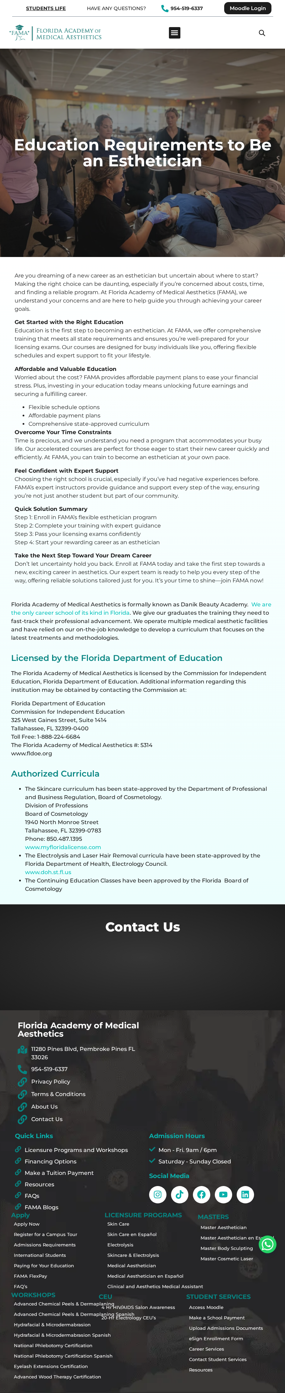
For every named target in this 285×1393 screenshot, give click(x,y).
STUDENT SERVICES (218, 1297)
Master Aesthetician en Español (226, 1238)
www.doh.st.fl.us (48, 872)
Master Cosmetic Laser (226, 1258)
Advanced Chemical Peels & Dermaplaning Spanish (39, 1314)
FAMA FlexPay (30, 1276)
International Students (39, 1255)
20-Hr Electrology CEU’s (127, 1317)
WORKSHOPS (33, 1295)
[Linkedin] (245, 1194)
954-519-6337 (187, 8)
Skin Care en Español (132, 1234)
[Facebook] (201, 1194)
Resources (201, 1370)
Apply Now (27, 1224)
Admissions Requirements (39, 1244)
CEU (105, 1297)
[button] (174, 33)
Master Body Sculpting (226, 1248)
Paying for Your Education (39, 1265)
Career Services (206, 1349)
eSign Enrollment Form (215, 1338)
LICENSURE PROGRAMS (143, 1215)
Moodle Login (248, 8)
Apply (20, 1215)
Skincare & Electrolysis (133, 1255)
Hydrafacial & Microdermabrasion (39, 1324)
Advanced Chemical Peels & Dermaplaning (39, 1304)
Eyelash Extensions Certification (39, 1366)
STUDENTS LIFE (46, 8)
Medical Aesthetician (131, 1265)
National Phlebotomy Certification (39, 1345)
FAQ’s (20, 1286)
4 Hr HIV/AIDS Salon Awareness (127, 1307)
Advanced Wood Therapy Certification (39, 1376)
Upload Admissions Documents (215, 1328)
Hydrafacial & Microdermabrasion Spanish (39, 1335)
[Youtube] (223, 1194)
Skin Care (118, 1224)
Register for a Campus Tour (39, 1234)
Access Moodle (206, 1307)
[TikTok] (179, 1194)
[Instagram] (157, 1194)
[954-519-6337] (165, 8)
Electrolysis (120, 1244)
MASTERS (213, 1217)
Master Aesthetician (224, 1227)
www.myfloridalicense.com (63, 847)
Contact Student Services (215, 1359)
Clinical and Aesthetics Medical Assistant (133, 1286)
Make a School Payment (215, 1317)
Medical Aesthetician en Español (133, 1276)
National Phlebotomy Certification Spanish (39, 1356)
